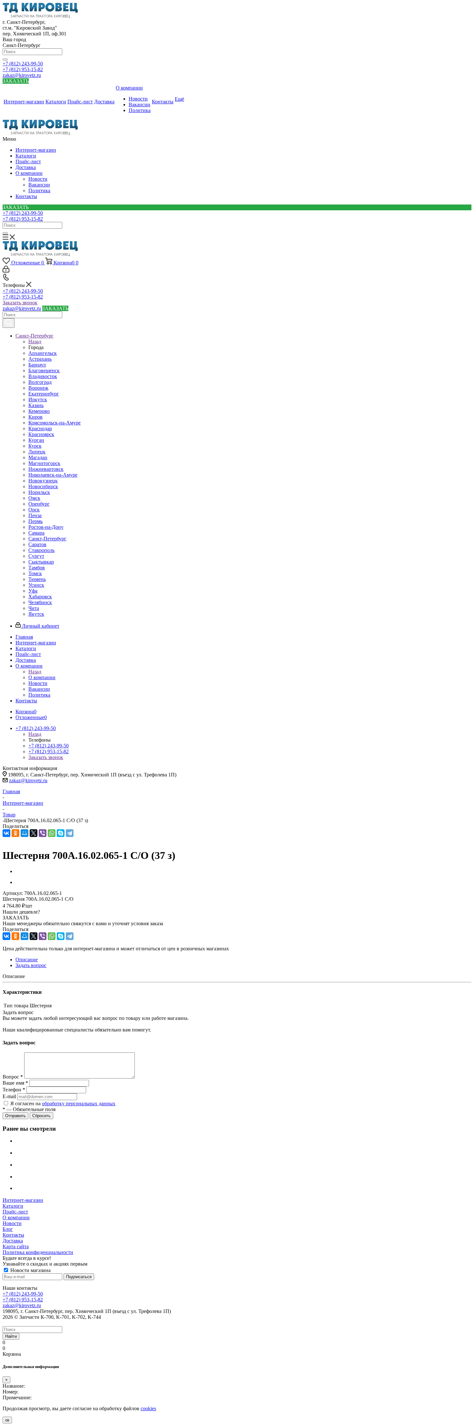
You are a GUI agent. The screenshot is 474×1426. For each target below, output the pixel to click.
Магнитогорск (44, 463)
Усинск (36, 585)
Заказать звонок (20, 302)
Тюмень (37, 579)
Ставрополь (41, 550)
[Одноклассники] (15, 833)
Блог (8, 1229)
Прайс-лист (28, 161)
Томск (35, 573)
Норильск (39, 492)
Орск (34, 509)
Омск (34, 498)
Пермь (35, 521)
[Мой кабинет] (6, 270)
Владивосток (42, 376)
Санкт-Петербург (47, 538)
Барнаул (37, 364)
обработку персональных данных (78, 1103)
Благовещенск (44, 370)
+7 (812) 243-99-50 (23, 63)
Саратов (37, 544)
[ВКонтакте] (6, 833)
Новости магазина (30, 1270)
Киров (35, 417)
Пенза (35, 515)
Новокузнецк (43, 480)
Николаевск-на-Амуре (52, 475)
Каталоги (25, 155)
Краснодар (40, 428)
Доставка (25, 167)
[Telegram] (70, 833)
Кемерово (39, 411)
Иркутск (37, 399)
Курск (35, 446)
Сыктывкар (41, 562)
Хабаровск (40, 596)
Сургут (36, 556)
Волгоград (40, 382)
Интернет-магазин (35, 150)
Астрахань (40, 359)
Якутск (36, 614)
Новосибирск (43, 486)
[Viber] (42, 833)
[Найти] (5, 60)
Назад (34, 341)
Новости (37, 179)
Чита (33, 608)
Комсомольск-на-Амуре (54, 422)
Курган (36, 440)
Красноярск (41, 434)
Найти (11, 1336)
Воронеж (38, 388)
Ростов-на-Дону (46, 527)
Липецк (36, 451)
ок (7, 1420)
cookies (148, 1408)
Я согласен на (62, 1103)
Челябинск (40, 602)
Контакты (26, 196)
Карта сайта (16, 1246)
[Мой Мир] (24, 833)
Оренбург (39, 504)
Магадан (37, 457)
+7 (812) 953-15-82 (23, 69)
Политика (39, 190)
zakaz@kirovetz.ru (22, 75)
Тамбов (36, 567)
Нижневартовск (46, 469)
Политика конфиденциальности (38, 1252)
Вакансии (39, 184)
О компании (29, 173)
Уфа (32, 591)
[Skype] (60, 833)
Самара (36, 533)
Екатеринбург (43, 393)
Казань (36, 405)
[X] (33, 833)
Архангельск (42, 353)
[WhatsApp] (51, 833)
